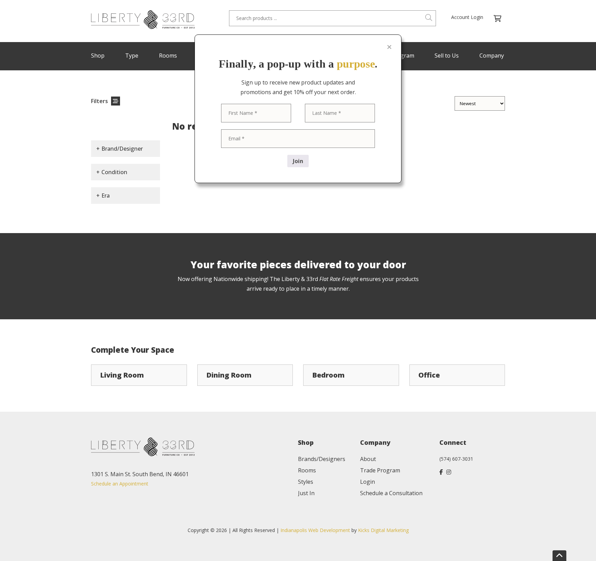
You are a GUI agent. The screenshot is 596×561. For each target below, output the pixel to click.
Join (298, 161)
